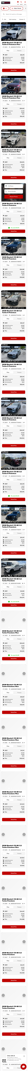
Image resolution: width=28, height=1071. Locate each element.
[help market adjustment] (3, 57)
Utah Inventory (12, 19)
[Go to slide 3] (14, 39)
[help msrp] (3, 55)
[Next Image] (24, 31)
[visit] (17, 2)
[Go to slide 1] (9, 39)
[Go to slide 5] (18, 39)
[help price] (3, 62)
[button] (17, 3)
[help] (3, 60)
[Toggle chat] (24, 1067)
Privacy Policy (14, 193)
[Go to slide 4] (16, 39)
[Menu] (25, 2)
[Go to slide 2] (11, 39)
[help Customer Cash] (3, 59)
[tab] (8, 50)
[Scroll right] (25, 8)
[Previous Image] (3, 31)
